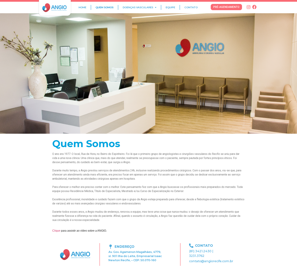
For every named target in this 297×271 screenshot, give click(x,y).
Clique (56, 230)
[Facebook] (254, 7)
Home (82, 7)
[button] (226, 7)
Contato (191, 7)
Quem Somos (104, 7)
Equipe (170, 7)
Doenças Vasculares (138, 7)
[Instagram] (248, 7)
